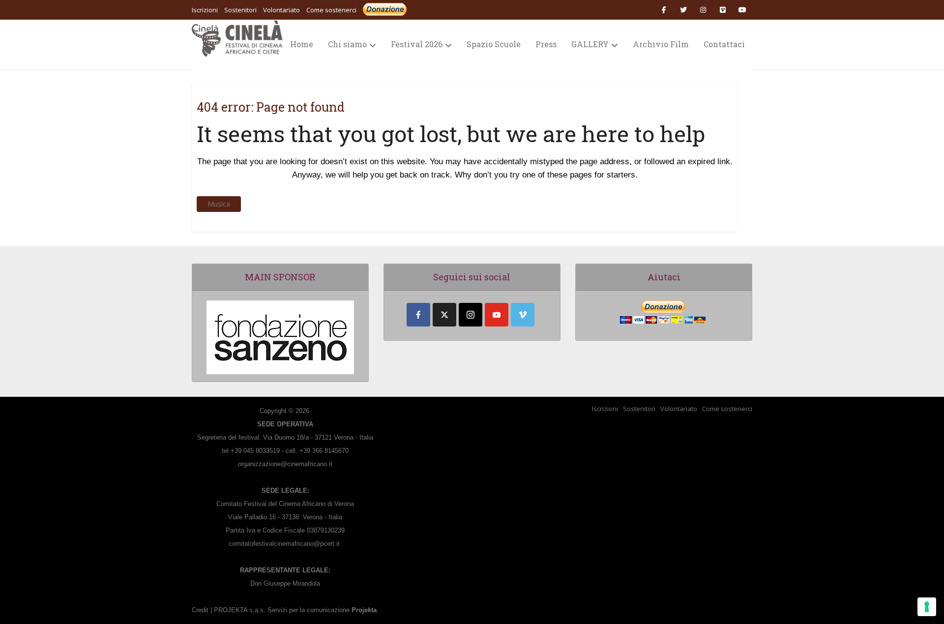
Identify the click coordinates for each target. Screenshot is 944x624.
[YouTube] (496, 315)
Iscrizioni (605, 408)
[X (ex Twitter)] (444, 315)
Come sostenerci (331, 9)
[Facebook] (418, 315)
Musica (218, 203)
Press (546, 44)
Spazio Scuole (494, 44)
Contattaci (724, 44)
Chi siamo (347, 44)
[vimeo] (522, 315)
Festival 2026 (416, 44)
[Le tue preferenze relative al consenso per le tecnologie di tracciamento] (926, 606)
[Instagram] (470, 315)
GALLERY (590, 44)
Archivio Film (661, 44)
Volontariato (678, 408)
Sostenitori (639, 408)
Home (301, 44)
